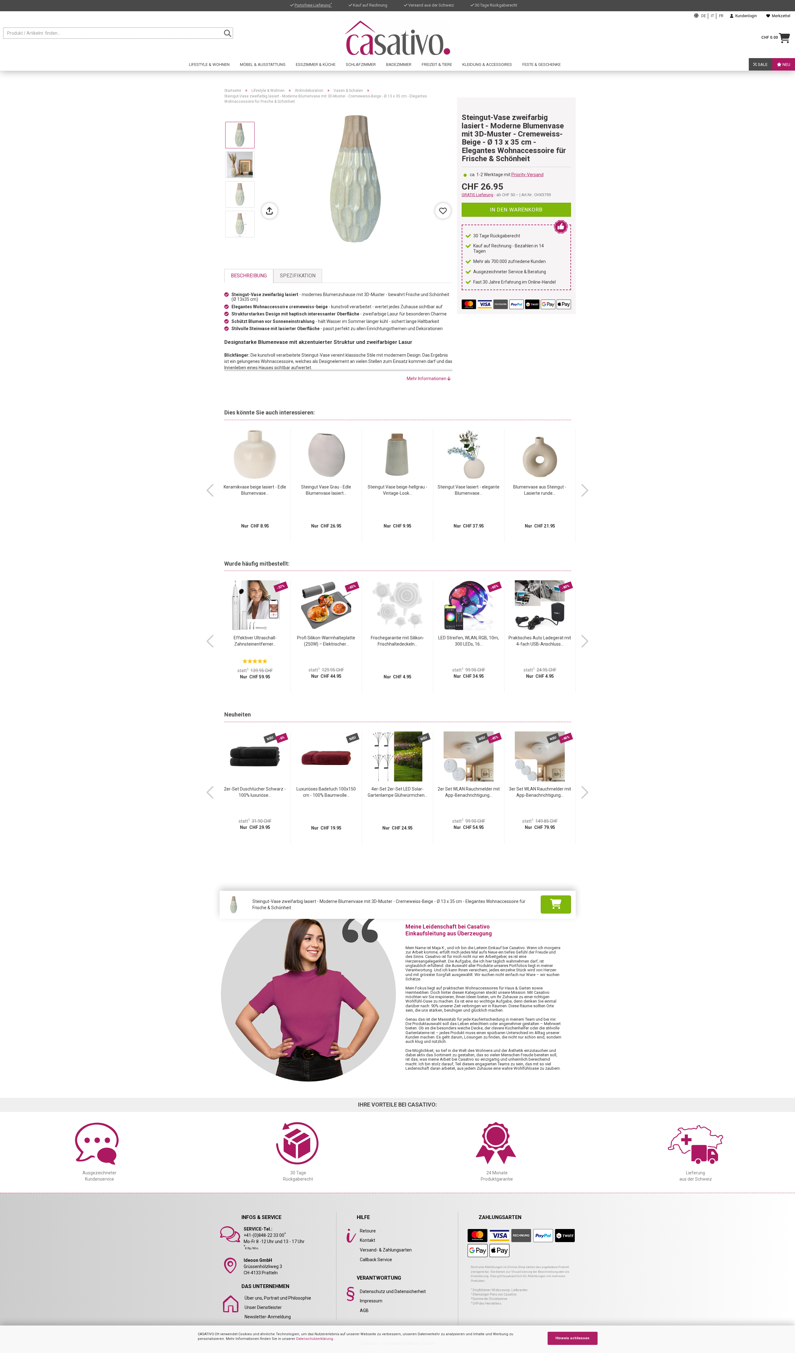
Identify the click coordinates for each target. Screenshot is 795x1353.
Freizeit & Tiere (437, 64)
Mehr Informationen (427, 378)
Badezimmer (398, 64)
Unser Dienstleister (263, 1307)
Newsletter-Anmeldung (268, 1316)
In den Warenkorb (516, 209)
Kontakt (367, 1240)
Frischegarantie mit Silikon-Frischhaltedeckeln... (397, 641)
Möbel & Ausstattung (263, 64)
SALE (762, 64)
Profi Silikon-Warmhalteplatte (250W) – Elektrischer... (326, 641)
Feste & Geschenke (541, 64)
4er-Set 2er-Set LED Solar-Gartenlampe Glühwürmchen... (397, 792)
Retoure (368, 1230)
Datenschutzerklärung (314, 1339)
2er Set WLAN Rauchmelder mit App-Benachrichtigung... (469, 792)
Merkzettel (780, 16)
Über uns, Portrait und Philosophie (278, 1298)
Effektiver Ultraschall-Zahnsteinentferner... (255, 641)
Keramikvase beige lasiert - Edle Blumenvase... (255, 490)
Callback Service (376, 1259)
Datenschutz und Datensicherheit (393, 1291)
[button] (210, 490)
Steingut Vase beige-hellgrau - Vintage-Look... (397, 490)
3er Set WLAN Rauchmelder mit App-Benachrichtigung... (540, 792)
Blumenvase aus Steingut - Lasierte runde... (539, 490)
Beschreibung (249, 276)
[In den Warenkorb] (556, 904)
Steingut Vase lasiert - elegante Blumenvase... (468, 490)
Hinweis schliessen (572, 1338)
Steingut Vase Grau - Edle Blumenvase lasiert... (326, 490)
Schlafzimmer (361, 64)
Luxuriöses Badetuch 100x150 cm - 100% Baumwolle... (326, 792)
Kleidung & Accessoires (487, 64)
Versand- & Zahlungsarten (386, 1249)
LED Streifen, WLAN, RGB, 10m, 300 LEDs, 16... (468, 641)
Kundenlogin (745, 16)
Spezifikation (298, 276)
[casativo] (397, 38)
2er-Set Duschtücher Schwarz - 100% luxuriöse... (255, 792)
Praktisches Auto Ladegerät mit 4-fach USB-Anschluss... (540, 641)
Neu (786, 64)
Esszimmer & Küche (315, 64)
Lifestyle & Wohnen (209, 64)
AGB (364, 1310)
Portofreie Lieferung (313, 5)
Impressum (371, 1300)
